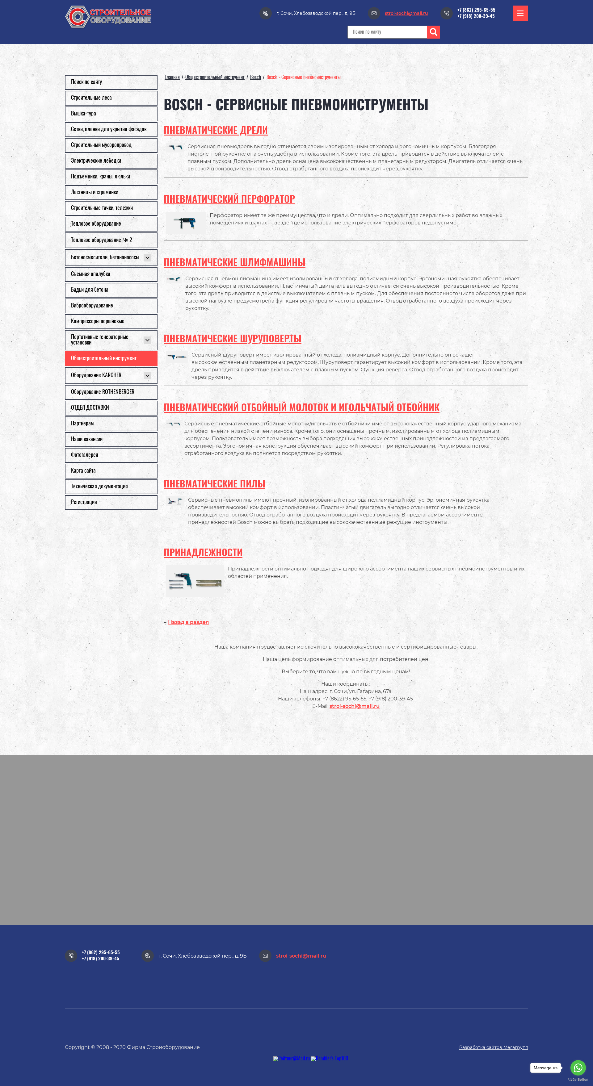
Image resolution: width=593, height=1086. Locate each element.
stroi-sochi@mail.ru (355, 706)
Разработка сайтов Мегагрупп (493, 1047)
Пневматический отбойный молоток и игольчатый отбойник (301, 408)
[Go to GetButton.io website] (578, 1080)
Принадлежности (203, 553)
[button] (520, 13)
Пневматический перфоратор (229, 200)
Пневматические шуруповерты (232, 339)
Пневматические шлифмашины (234, 263)
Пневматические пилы (214, 484)
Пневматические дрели (216, 131)
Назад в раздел (188, 622)
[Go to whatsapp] (578, 1068)
